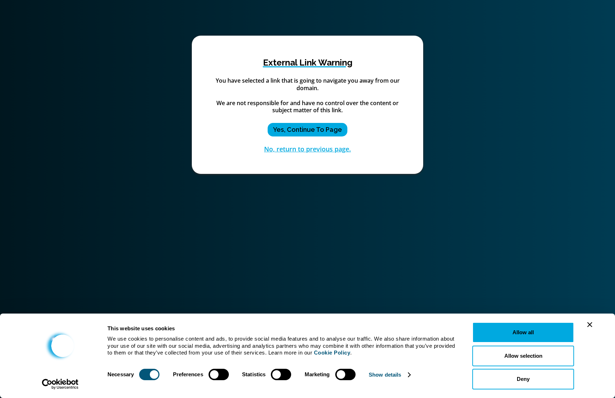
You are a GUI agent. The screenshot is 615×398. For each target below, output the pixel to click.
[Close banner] (589, 324)
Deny (523, 379)
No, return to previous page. (307, 149)
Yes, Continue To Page (307, 129)
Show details (385, 375)
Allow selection (523, 356)
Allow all (523, 332)
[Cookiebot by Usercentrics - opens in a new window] (60, 384)
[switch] (219, 374)
